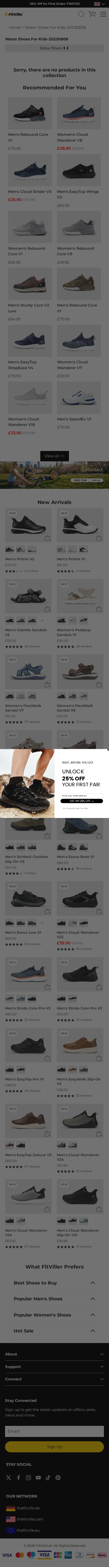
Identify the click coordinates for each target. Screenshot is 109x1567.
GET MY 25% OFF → (82, 801)
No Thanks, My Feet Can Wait (75, 807)
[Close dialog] (108, 749)
